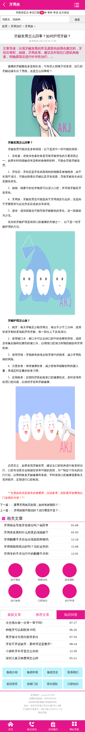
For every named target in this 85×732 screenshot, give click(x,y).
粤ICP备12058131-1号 (51, 709)
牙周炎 (14, 4)
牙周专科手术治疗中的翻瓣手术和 (26, 553)
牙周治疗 (16, 26)
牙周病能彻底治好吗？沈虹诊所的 (26, 546)
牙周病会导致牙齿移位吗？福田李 (26, 525)
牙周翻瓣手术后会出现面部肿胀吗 (26, 539)
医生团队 (69, 579)
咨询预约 (53, 729)
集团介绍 (12, 672)
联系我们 (72, 672)
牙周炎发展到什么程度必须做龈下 (26, 532)
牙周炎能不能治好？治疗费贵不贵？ (36, 510)
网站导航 (42, 712)
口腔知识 (42, 600)
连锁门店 (32, 683)
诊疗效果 (15, 600)
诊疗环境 (69, 600)
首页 (5, 26)
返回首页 (12, 683)
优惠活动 (42, 579)
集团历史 (52, 672)
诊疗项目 (15, 579)
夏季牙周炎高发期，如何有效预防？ (36, 504)
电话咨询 (32, 729)
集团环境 (32, 672)
